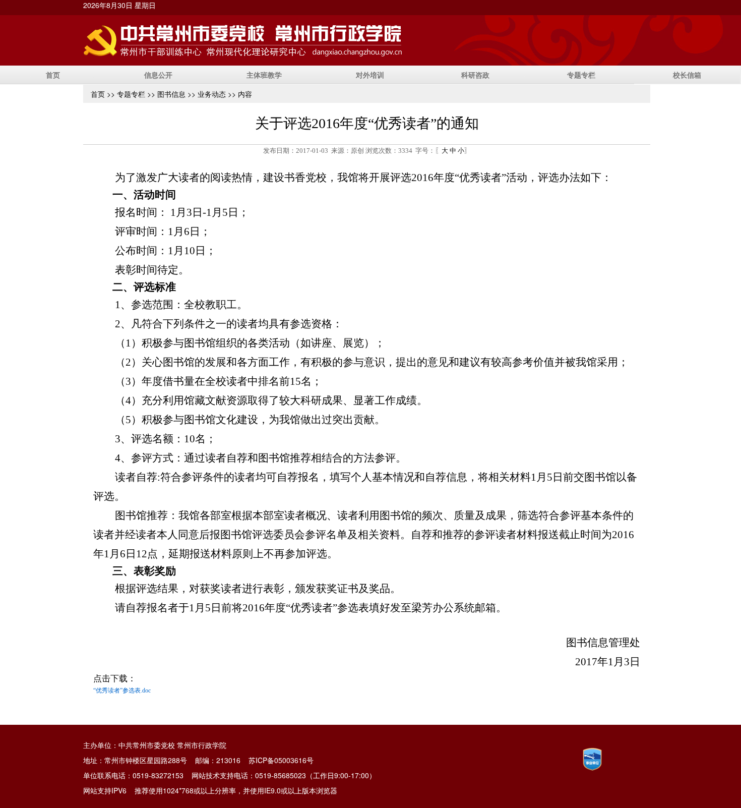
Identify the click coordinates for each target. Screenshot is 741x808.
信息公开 (158, 75)
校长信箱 (687, 75)
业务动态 (212, 94)
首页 (53, 75)
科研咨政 (475, 75)
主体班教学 (264, 75)
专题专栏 (581, 75)
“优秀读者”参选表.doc (122, 690)
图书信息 (171, 94)
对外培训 (370, 75)
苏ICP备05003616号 (281, 760)
